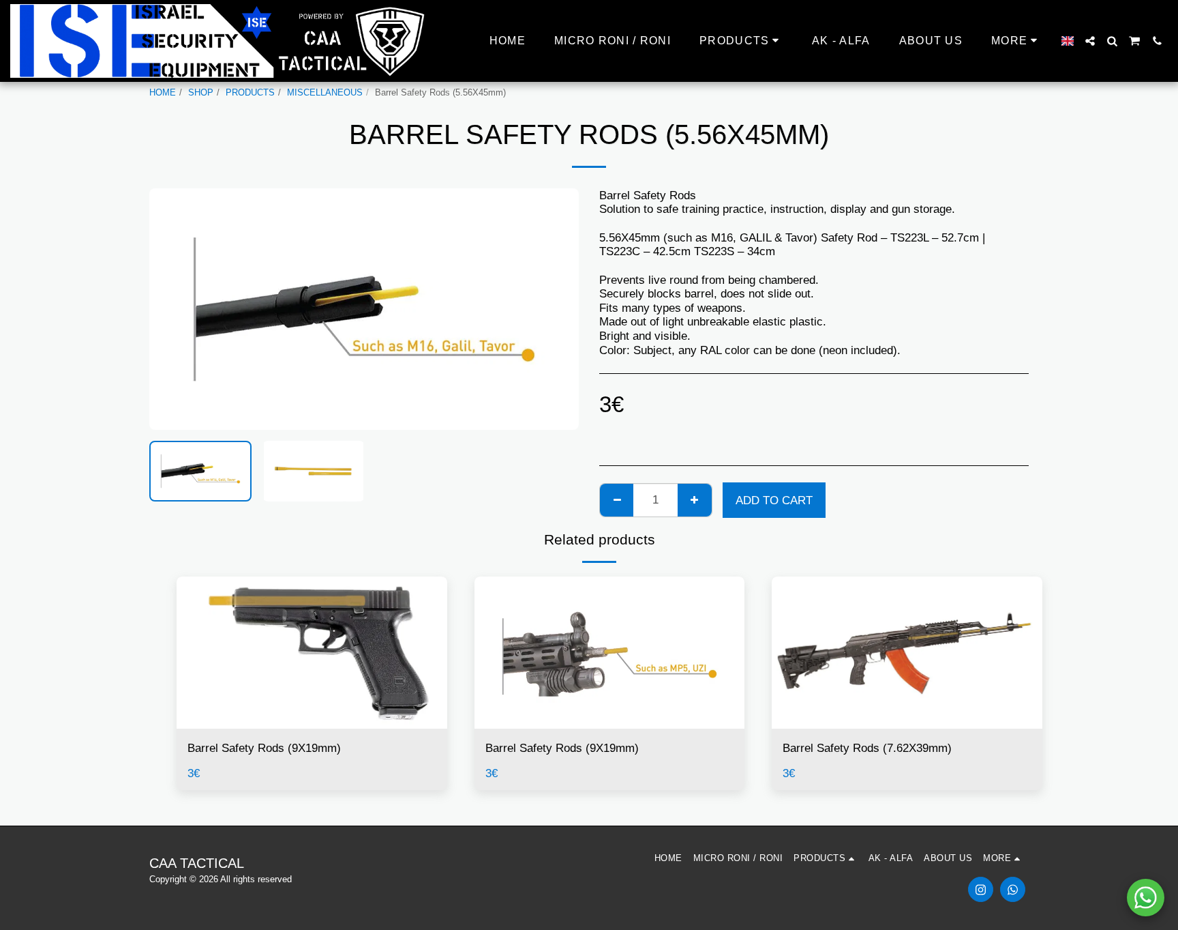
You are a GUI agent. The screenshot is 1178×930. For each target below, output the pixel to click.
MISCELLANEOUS (325, 92)
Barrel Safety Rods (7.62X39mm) (867, 748)
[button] (1090, 40)
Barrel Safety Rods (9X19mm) (264, 748)
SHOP (200, 92)
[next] (557, 309)
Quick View (312, 722)
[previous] (171, 309)
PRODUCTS (250, 92)
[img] (312, 653)
